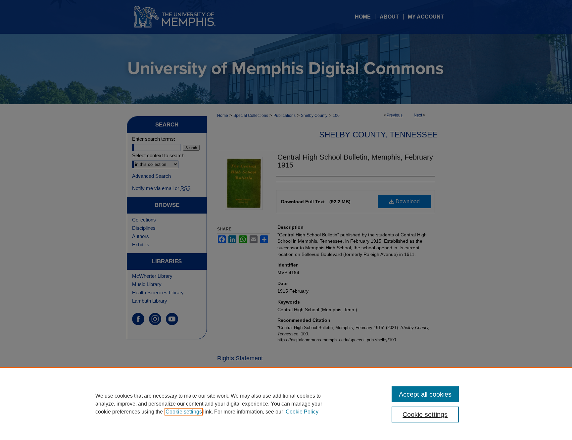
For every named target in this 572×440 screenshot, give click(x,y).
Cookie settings (184, 412)
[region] (286, 403)
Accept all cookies (425, 394)
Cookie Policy (302, 412)
